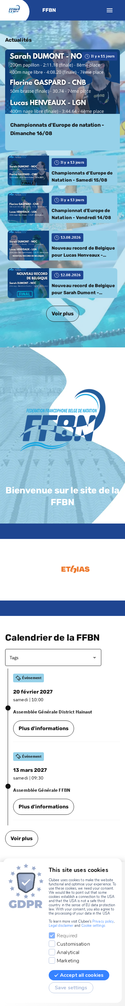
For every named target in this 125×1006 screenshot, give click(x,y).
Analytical (68, 952)
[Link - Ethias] (64, 569)
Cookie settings (93, 925)
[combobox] (48, 657)
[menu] (109, 10)
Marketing (68, 961)
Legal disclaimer (61, 925)
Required (67, 936)
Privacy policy (103, 921)
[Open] (94, 657)
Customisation (73, 944)
